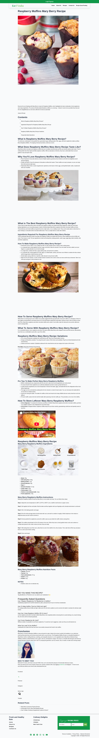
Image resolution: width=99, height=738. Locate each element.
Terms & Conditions (66, 734)
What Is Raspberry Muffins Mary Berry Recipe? (32, 121)
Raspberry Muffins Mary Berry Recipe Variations (32, 131)
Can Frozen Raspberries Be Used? (28, 620)
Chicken (35, 722)
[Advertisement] (49, 95)
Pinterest (20, 680)
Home (11, 722)
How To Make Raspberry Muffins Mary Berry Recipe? (33, 128)
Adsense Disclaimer (85, 734)
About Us (12, 724)
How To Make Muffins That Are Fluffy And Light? (32, 606)
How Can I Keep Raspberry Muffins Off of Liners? (33, 613)
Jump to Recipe (21, 113)
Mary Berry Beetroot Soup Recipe (32, 346)
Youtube (20, 698)
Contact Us (12, 728)
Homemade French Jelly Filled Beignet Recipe (32, 708)
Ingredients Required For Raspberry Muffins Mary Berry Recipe (36, 124)
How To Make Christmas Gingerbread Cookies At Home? (34, 710)
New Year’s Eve (37, 724)
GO (85, 724)
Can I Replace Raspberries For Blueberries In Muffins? (34, 601)
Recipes (11, 726)
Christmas (36, 720)
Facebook (20, 671)
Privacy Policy (75, 734)
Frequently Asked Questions (28, 135)
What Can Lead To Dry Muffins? (27, 625)
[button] (49, 601)
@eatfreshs (62, 664)
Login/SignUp (49, 1)
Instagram (20, 685)
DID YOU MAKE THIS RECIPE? (30, 593)
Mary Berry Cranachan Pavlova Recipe (30, 706)
